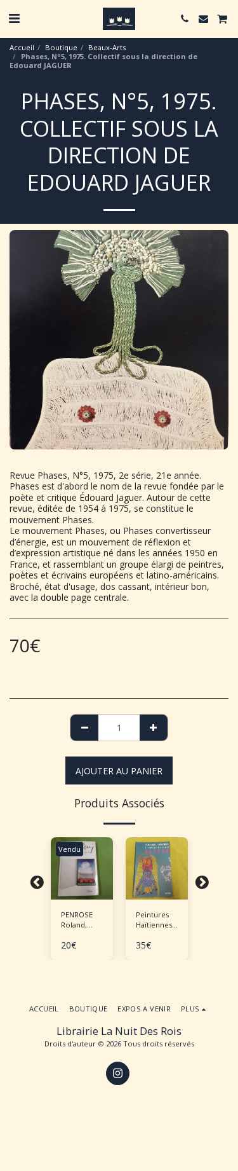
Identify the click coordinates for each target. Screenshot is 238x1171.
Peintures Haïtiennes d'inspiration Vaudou (157, 920)
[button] (14, 18)
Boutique (61, 47)
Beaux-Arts (107, 47)
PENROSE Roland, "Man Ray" (78, 920)
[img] (157, 868)
